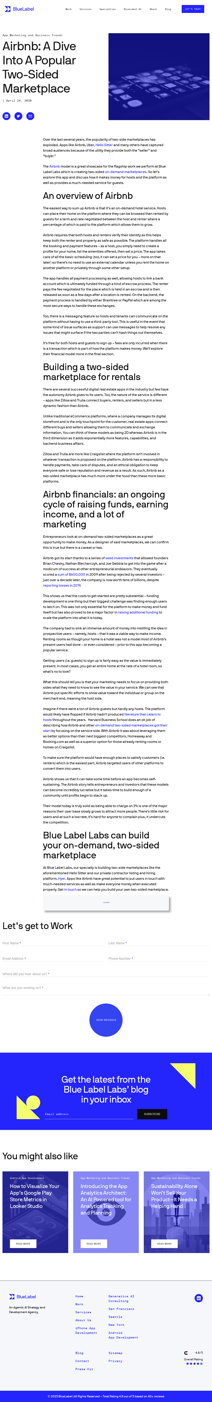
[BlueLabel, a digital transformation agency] (19, 9)
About (153, 9)
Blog (168, 9)
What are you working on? (22, 988)
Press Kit (84, 1369)
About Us (83, 1320)
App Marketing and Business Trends (32, 35)
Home (79, 1296)
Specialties (107, 9)
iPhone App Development (86, 1330)
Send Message (106, 1020)
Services (85, 9)
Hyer (61, 878)
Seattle (115, 1317)
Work (69, 9)
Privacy (115, 1361)
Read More (23, 1243)
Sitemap (115, 1353)
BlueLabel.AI (133, 9)
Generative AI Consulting (121, 1298)
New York (116, 1325)
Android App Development (123, 1335)
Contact (82, 1361)
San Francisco (121, 1309)
